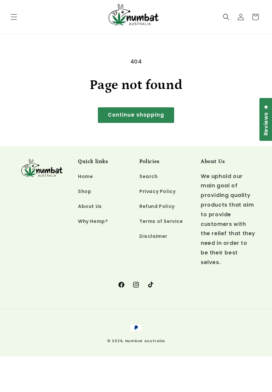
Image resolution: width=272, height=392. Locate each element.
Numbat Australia (145, 340)
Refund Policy (157, 206)
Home (85, 176)
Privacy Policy (157, 191)
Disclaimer (153, 236)
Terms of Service (161, 221)
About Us (90, 206)
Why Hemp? (93, 221)
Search (148, 176)
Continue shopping (136, 114)
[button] (14, 17)
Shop (84, 191)
